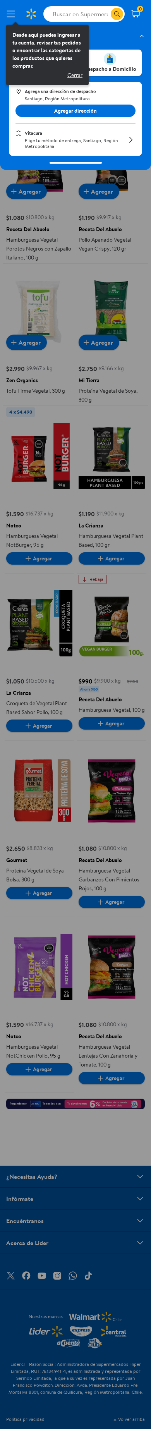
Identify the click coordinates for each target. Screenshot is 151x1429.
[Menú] (12, 14)
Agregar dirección (75, 111)
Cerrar (74, 75)
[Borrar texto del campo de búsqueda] (104, 14)
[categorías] (117, 14)
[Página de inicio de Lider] (31, 14)
